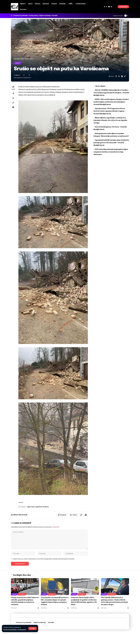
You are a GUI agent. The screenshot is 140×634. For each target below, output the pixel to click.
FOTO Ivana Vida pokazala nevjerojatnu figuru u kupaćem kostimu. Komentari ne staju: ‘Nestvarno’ (111, 152)
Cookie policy (21, 629)
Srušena (46, 506)
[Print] (13, 107)
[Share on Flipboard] (122, 76)
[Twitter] (106, 7)
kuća (32, 506)
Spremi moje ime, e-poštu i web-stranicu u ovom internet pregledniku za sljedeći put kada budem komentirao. (44, 559)
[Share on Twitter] (119, 76)
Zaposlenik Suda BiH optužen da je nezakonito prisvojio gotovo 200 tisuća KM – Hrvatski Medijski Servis (111, 142)
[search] (115, 7)
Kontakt (55, 15)
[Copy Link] (125, 76)
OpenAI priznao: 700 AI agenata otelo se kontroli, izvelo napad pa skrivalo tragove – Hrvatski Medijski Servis (109, 111)
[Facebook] (104, 7)
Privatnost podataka (10, 629)
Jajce (17, 63)
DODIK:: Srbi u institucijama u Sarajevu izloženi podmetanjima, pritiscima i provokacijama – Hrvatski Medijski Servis (111, 102)
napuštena (38, 506)
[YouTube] (109, 7)
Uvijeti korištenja (45, 15)
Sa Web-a (22, 594)
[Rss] (111, 7)
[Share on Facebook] (116, 76)
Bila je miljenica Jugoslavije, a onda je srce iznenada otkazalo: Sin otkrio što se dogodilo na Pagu (110, 120)
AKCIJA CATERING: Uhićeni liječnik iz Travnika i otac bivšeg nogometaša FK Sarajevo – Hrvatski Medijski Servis (111, 92)
